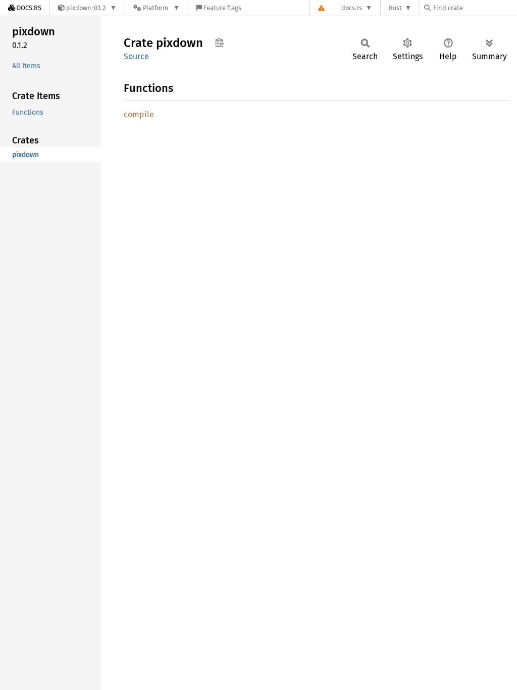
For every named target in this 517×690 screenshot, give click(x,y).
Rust (395, 8)
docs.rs (351, 8)
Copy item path (219, 42)
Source (136, 56)
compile (139, 114)
